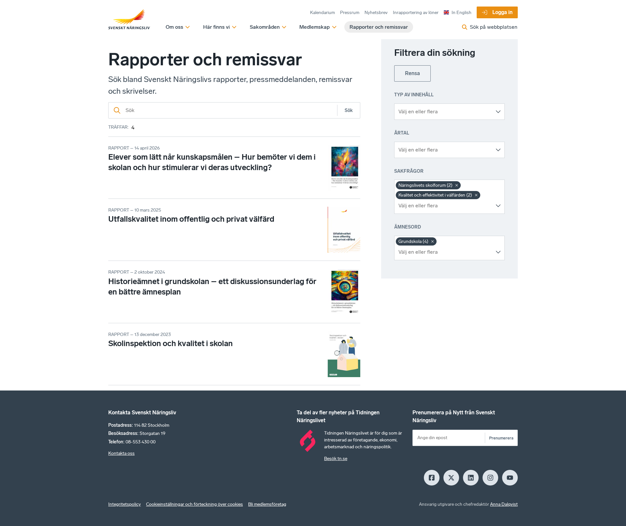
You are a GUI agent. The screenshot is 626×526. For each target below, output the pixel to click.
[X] (451, 478)
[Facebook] (432, 478)
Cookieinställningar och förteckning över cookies (194, 504)
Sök (349, 110)
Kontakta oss (121, 453)
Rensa (412, 73)
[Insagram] (490, 478)
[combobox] (444, 111)
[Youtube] (510, 478)
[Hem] (129, 20)
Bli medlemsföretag (267, 504)
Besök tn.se (335, 458)
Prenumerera (501, 438)
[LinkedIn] (471, 478)
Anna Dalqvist (504, 504)
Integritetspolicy (124, 504)
